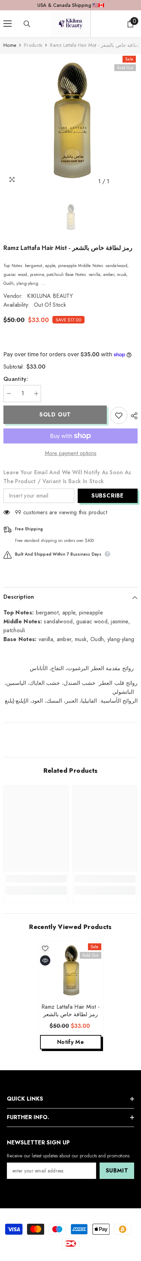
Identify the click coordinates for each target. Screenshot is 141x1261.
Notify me (70, 1042)
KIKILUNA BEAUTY (50, 296)
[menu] (7, 23)
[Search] (27, 24)
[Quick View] (45, 960)
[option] (70, 121)
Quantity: (15, 379)
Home (9, 45)
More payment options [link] (71, 453)
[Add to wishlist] (118, 415)
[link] (36, 878)
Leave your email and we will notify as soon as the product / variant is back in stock (67, 476)
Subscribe (107, 496)
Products (33, 45)
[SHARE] (132, 416)
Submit (117, 1170)
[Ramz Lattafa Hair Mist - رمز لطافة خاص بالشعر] (70, 971)
